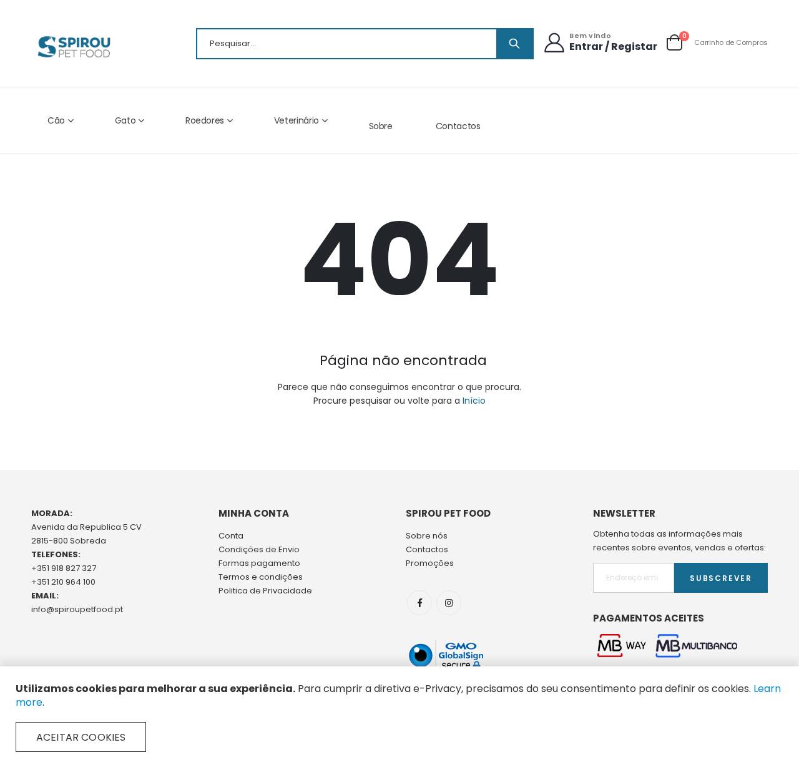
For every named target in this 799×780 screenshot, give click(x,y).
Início (474, 400)
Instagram (448, 602)
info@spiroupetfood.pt (77, 609)
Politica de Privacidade (265, 591)
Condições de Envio (259, 549)
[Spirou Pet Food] (73, 47)
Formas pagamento (259, 563)
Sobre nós (427, 536)
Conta (230, 536)
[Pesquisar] (514, 43)
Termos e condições (260, 577)
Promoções (430, 563)
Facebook (419, 602)
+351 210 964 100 (63, 582)
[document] (399, 717)
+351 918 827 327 (63, 568)
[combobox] (364, 43)
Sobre (381, 126)
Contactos (458, 126)
